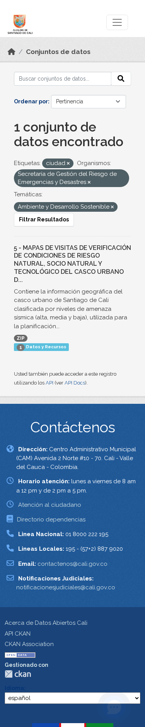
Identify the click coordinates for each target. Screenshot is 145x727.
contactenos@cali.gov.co (72, 563)
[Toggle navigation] (117, 22)
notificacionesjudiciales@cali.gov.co (65, 587)
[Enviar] (121, 79)
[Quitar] (68, 163)
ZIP (21, 338)
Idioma (14, 688)
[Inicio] (11, 52)
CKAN (18, 674)
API (49, 383)
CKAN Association (29, 644)
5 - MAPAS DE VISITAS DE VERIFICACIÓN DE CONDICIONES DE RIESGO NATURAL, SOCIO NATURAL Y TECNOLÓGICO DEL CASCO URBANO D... (72, 263)
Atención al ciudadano (49, 504)
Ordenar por (31, 101)
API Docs (75, 383)
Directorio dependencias (51, 519)
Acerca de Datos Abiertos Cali (46, 622)
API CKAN (18, 633)
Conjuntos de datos (58, 52)
